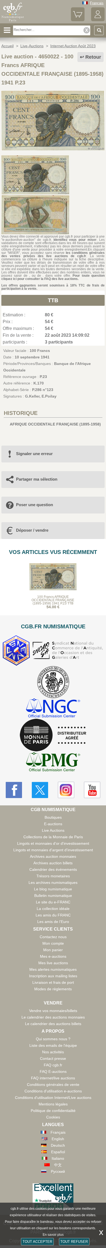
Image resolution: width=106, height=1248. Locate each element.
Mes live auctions (53, 963)
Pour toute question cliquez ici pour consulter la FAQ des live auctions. (53, 277)
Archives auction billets (53, 863)
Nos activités (53, 1052)
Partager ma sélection (36, 479)
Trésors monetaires (53, 876)
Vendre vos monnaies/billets (53, 1011)
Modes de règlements (53, 989)
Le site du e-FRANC (53, 902)
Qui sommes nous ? (53, 1039)
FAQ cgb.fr (53, 1065)
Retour (93, 57)
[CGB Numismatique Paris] (12, 21)
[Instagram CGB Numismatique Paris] (66, 790)
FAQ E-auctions (53, 1071)
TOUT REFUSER (74, 1242)
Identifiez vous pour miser (75, 240)
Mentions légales (53, 1104)
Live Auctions (53, 830)
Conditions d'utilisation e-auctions (53, 1091)
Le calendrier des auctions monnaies (53, 1017)
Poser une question (34, 504)
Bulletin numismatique (53, 895)
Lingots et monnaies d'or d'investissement (53, 843)
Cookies (53, 1117)
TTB (53, 300)
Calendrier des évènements (53, 869)
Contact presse (53, 1058)
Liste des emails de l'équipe (53, 1045)
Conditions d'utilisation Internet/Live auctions (53, 1097)
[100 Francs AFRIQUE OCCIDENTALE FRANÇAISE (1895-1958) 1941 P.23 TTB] (53, 149)
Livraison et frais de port (53, 982)
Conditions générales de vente (53, 1084)
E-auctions (53, 824)
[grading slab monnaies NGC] (53, 708)
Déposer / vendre (32, 530)
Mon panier (53, 950)
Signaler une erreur (34, 453)
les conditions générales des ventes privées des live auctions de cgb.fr (53, 254)
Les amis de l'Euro (53, 921)
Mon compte (53, 943)
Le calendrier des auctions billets (53, 1024)
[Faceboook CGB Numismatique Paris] (14, 790)
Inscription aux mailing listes (53, 976)
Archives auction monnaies (53, 856)
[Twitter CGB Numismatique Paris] (40, 790)
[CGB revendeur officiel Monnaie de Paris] (53, 735)
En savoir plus (53, 1235)
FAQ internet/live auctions (53, 1078)
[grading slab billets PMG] (53, 762)
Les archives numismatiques (53, 882)
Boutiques (53, 817)
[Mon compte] (98, 20)
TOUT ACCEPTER (37, 1242)
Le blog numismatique (53, 889)
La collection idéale (53, 908)
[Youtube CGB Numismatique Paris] (92, 790)
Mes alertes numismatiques (53, 969)
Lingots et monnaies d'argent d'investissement (53, 850)
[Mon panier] (78, 20)
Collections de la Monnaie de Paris (53, 837)
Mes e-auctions (53, 956)
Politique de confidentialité (53, 1110)
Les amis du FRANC (53, 915)
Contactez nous (53, 937)
